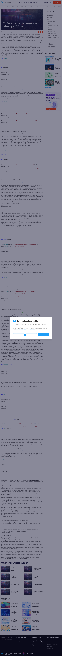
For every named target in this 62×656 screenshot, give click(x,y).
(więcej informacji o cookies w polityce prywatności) (26, 329)
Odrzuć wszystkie (19, 334)
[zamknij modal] (50, 318)
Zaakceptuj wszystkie (43, 334)
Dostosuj (31, 334)
